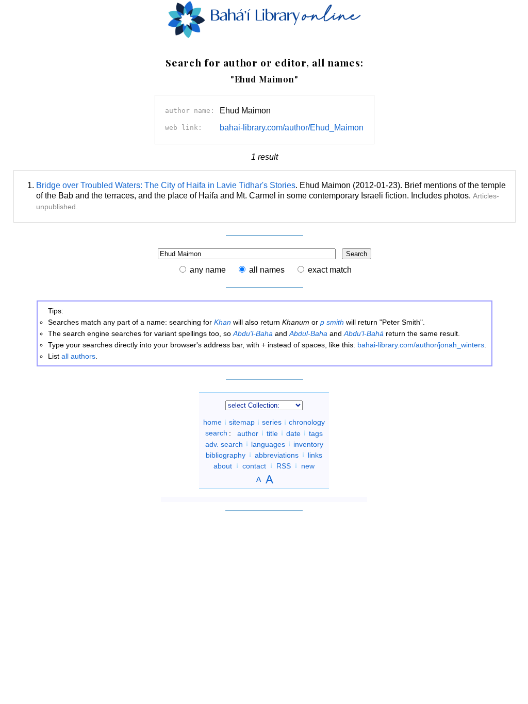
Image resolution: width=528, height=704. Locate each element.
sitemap (242, 422)
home (212, 422)
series (272, 422)
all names (267, 269)
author (247, 433)
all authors (78, 356)
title (272, 433)
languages (268, 444)
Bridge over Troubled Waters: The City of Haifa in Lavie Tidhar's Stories (165, 185)
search (216, 433)
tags (316, 433)
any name (208, 269)
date (293, 433)
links (315, 454)
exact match (330, 269)
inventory (308, 444)
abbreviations (277, 454)
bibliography (225, 454)
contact (254, 465)
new (308, 465)
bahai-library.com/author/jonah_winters (420, 345)
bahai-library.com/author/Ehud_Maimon (292, 127)
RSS (283, 465)
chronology (307, 422)
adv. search (224, 444)
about (222, 465)
